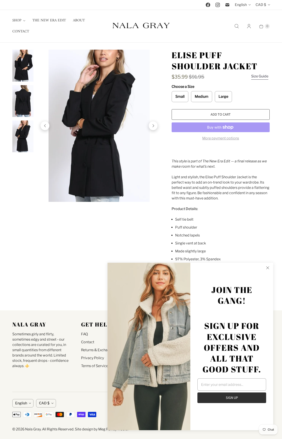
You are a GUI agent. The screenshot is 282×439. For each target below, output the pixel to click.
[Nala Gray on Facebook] (208, 5)
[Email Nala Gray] (227, 5)
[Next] (153, 125)
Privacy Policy (92, 358)
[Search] (236, 26)
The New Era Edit (49, 20)
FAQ (84, 334)
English (241, 5)
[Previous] (45, 125)
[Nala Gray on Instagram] (218, 5)
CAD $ (261, 5)
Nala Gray (33, 429)
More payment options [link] (220, 138)
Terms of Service (94, 366)
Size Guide (259, 76)
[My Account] (249, 26)
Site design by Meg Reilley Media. (101, 429)
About (79, 20)
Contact (20, 31)
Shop (16, 20)
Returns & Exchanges (98, 350)
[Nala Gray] (141, 26)
